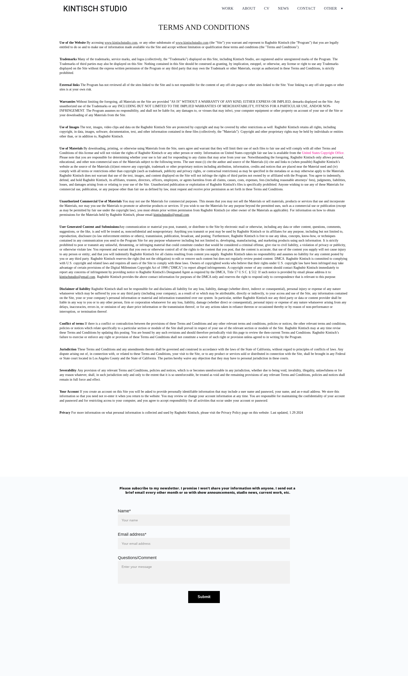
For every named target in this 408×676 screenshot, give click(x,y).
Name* (124, 511)
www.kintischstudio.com (121, 42)
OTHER (330, 8)
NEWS (283, 8)
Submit (204, 597)
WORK (228, 8)
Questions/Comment (137, 557)
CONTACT (306, 8)
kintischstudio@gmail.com (171, 215)
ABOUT (248, 8)
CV (266, 8)
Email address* (132, 534)
